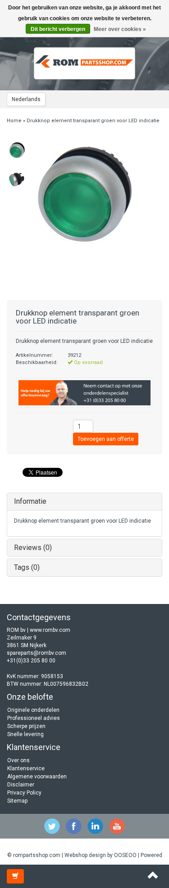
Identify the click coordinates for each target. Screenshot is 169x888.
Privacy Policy (24, 793)
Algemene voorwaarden (37, 776)
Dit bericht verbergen (58, 29)
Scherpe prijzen (26, 726)
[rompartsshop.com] (85, 63)
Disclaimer (20, 784)
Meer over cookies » (120, 29)
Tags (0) (27, 567)
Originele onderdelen (33, 710)
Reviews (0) (33, 547)
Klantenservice (26, 768)
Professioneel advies (33, 718)
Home (14, 121)
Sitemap (17, 801)
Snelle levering (25, 734)
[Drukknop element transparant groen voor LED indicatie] (17, 150)
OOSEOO (125, 855)
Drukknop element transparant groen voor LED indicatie (93, 121)
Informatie (30, 501)
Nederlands (26, 99)
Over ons (18, 760)
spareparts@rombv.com (36, 653)
